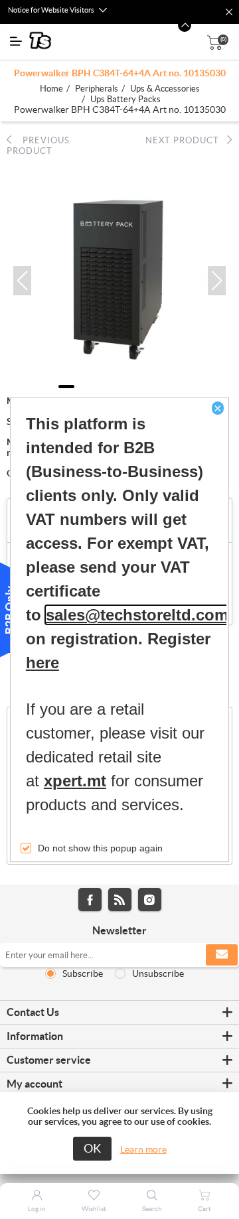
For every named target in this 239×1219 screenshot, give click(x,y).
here (42, 663)
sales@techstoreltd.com (137, 615)
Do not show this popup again (100, 848)
